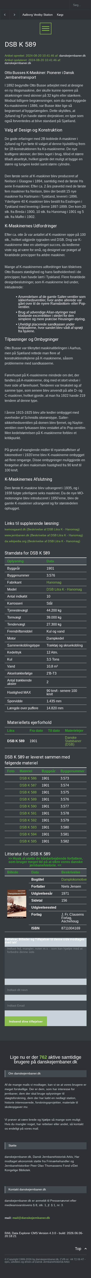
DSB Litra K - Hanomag (64, 589)
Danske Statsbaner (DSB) (73, 741)
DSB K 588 (28, 792)
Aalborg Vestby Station (37, 14)
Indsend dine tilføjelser (26, 1021)
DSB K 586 (28, 778)
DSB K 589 (28, 799)
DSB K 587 (28, 785)
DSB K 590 (28, 806)
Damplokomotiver (74, 879)
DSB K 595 (28, 841)
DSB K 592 (28, 820)
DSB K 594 (28, 834)
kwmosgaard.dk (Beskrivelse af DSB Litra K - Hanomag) (42, 529)
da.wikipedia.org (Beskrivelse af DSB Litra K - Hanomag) (42, 541)
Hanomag (54, 582)
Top (78, 1248)
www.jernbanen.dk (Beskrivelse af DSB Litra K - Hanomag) (44, 535)
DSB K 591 (28, 813)
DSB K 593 (28, 827)
